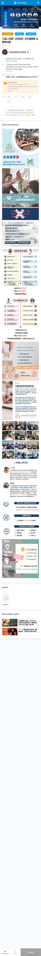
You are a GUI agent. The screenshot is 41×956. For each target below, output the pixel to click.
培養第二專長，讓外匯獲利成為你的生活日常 (21, 77)
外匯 (9, 101)
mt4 (16, 97)
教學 (9, 97)
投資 (30, 97)
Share (36, 7)
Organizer (5, 953)
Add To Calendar (11, 61)
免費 (23, 97)
